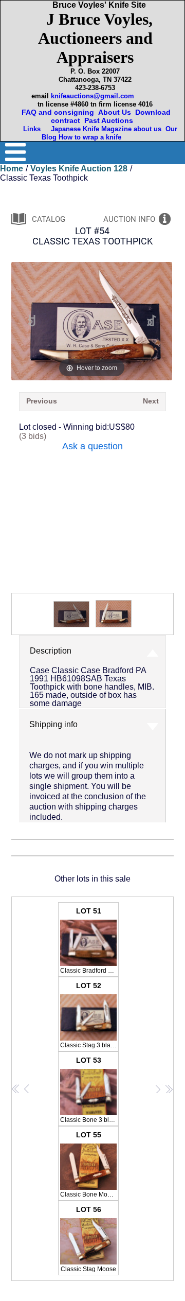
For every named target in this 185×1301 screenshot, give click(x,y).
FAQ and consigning (57, 112)
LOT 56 (88, 1239)
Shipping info (53, 724)
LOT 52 (89, 1015)
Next (151, 401)
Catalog (48, 219)
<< (16, 1088)
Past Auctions (110, 120)
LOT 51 (89, 940)
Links (33, 129)
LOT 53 (89, 1089)
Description (50, 650)
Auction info (129, 219)
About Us (114, 112)
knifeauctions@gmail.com (92, 96)
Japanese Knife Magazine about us (104, 129)
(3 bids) (32, 436)
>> (168, 1088)
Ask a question (92, 446)
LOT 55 (89, 1164)
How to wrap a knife (92, 137)
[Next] (152, 321)
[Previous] (31, 321)
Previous (41, 401)
